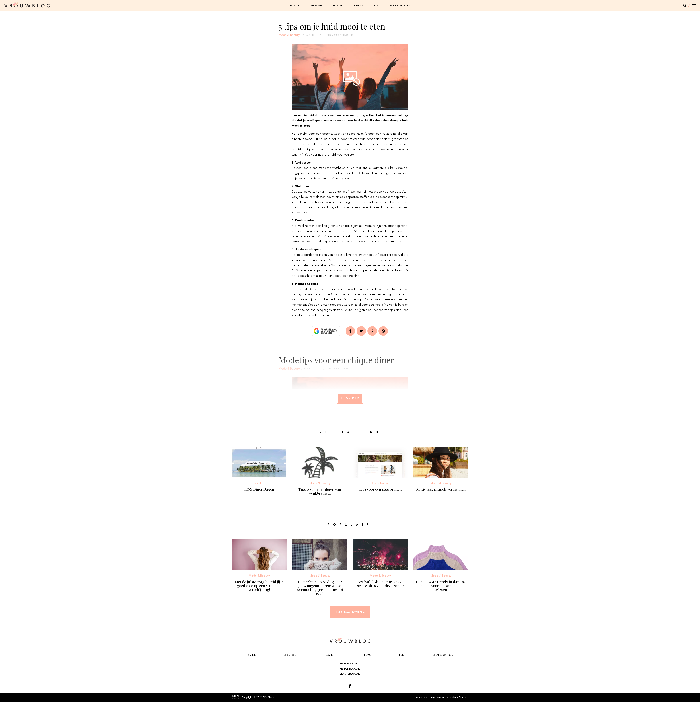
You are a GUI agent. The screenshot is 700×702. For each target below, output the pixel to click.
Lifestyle (316, 5)
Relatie (337, 5)
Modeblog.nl (349, 663)
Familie (294, 5)
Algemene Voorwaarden (443, 697)
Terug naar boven (348, 612)
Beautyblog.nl (350, 674)
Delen (350, 331)
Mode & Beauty (289, 35)
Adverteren (422, 697)
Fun (376, 5)
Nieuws (358, 5)
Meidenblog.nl (350, 669)
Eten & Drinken (399, 5)
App (383, 331)
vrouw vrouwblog (342, 35)
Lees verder (350, 398)
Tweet (361, 331)
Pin (372, 331)
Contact (463, 697)
